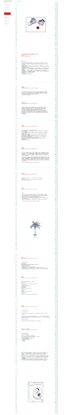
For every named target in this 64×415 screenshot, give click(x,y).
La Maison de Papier (7, 7)
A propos (6, 2)
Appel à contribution (7, 8)
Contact (6, 10)
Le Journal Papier (7, 5)
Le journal (5, 17)
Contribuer (7, 13)
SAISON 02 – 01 (7, 23)
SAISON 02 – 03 (7, 20)
